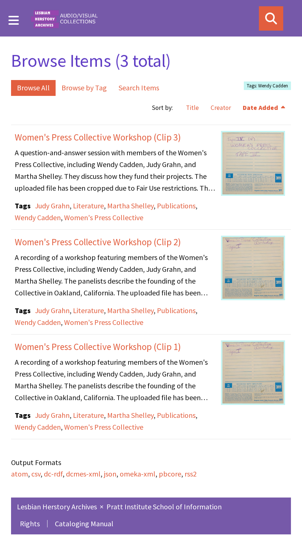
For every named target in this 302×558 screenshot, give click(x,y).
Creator (221, 108)
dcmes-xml (83, 473)
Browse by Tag (84, 87)
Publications (176, 205)
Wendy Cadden (38, 217)
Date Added (261, 108)
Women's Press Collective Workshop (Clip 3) (98, 137)
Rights (30, 523)
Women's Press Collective (103, 217)
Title (192, 108)
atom (19, 473)
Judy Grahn (52, 205)
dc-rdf (53, 473)
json (110, 473)
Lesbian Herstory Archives (57, 506)
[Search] (271, 18)
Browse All (33, 87)
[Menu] (14, 20)
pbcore (170, 473)
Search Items (139, 87)
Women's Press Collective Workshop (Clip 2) (98, 242)
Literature (88, 205)
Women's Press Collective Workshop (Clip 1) (98, 347)
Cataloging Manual (84, 523)
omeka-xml (137, 473)
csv (36, 473)
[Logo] (64, 18)
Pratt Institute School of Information (164, 506)
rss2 (191, 473)
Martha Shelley (130, 205)
